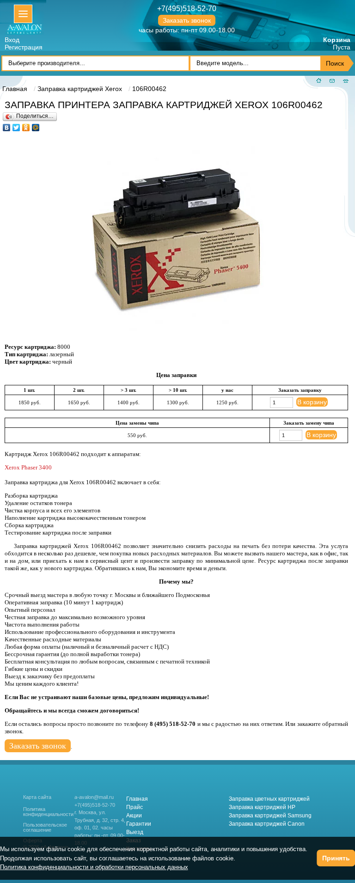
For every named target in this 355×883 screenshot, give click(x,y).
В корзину (312, 402)
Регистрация (24, 47)
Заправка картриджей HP (262, 807)
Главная (137, 799)
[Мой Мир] (36, 125)
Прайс (134, 807)
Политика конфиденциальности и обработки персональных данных (94, 867)
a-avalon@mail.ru (94, 797)
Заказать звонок (187, 20)
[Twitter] (16, 125)
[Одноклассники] (26, 125)
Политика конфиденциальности (48, 812)
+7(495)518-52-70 (186, 8)
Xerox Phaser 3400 (28, 467)
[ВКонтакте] (7, 125)
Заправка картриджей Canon (267, 824)
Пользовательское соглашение (45, 827)
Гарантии (138, 824)
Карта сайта (37, 797)
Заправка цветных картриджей (269, 799)
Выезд (134, 832)
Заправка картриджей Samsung (270, 815)
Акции (134, 815)
